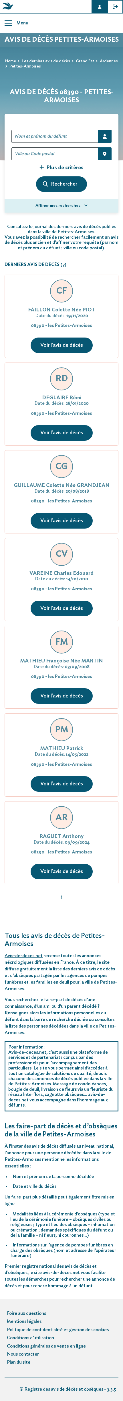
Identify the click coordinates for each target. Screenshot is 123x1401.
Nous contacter (23, 1354)
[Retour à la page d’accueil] (7, 9)
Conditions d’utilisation (30, 1338)
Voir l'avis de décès (61, 345)
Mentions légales (24, 1321)
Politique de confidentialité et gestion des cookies (58, 1329)
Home (10, 61)
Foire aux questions (26, 1313)
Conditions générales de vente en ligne (46, 1346)
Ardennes (109, 61)
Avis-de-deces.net (24, 955)
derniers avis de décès (93, 969)
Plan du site (18, 1362)
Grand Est (85, 61)
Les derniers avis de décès (46, 61)
